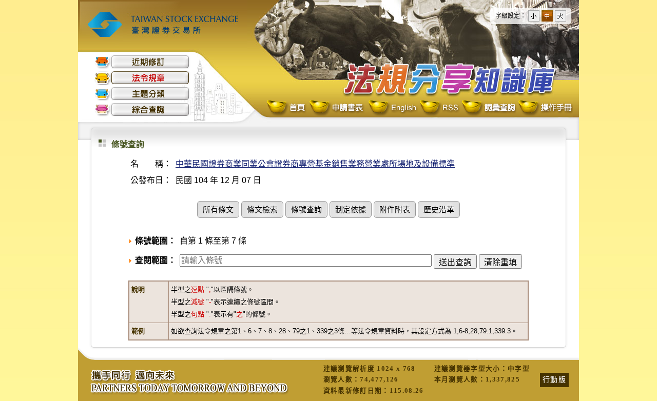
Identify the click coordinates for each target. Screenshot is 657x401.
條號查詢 (306, 210)
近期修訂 (142, 62)
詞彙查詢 (488, 108)
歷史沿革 (438, 210)
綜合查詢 (142, 109)
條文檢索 (262, 210)
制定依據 (350, 210)
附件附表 (394, 210)
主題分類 (142, 94)
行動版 (554, 379)
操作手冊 (544, 108)
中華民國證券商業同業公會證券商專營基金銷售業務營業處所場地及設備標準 (315, 163)
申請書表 (336, 108)
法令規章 (142, 78)
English (392, 108)
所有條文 (218, 210)
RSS (439, 108)
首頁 (286, 108)
